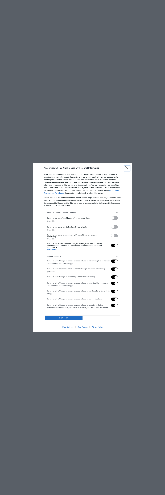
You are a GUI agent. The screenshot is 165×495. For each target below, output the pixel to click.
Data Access (82, 327)
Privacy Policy (97, 327)
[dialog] (82, 247)
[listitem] (82, 212)
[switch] (114, 218)
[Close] (127, 168)
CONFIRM (64, 318)
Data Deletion (67, 327)
